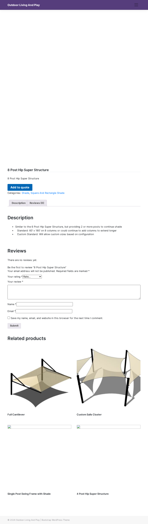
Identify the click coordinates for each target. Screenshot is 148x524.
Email (12, 311)
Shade (25, 193)
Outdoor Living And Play (24, 5)
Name (12, 304)
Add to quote (19, 187)
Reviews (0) (37, 203)
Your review (15, 281)
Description (19, 203)
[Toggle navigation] (136, 5)
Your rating (15, 276)
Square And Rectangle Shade (47, 193)
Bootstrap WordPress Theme (56, 520)
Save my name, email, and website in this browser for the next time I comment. (57, 318)
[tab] (18, 203)
